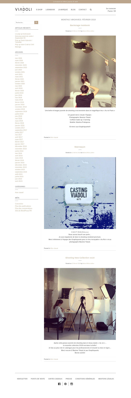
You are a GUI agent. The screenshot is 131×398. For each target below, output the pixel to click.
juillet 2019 (19, 93)
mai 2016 (18, 153)
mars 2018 (19, 121)
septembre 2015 (21, 172)
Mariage (18, 47)
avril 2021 (18, 74)
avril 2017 (18, 137)
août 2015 (19, 174)
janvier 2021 (19, 81)
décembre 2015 (21, 165)
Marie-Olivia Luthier (88, 31)
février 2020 (19, 91)
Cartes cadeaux (55, 379)
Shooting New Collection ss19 (80, 258)
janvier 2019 (19, 104)
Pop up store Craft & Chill (24, 44)
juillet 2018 (19, 114)
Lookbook (50, 9)
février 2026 (19, 63)
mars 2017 (19, 139)
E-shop (39, 9)
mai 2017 (18, 135)
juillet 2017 (19, 132)
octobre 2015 (20, 169)
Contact (83, 9)
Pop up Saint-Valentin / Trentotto (23, 41)
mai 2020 (18, 86)
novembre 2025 (21, 65)
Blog (73, 9)
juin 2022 (18, 70)
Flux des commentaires (23, 208)
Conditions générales (85, 379)
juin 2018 (18, 116)
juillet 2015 (19, 176)
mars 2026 (19, 60)
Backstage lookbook (80, 25)
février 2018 (19, 123)
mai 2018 (18, 118)
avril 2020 (18, 88)
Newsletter (22, 379)
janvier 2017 (19, 144)
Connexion (19, 204)
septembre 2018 (21, 111)
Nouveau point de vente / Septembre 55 (24, 37)
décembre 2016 (21, 146)
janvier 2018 (19, 125)
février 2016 (19, 160)
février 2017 (19, 142)
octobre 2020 (20, 84)
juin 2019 (18, 95)
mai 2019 (18, 97)
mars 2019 (19, 100)
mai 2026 (18, 58)
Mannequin (80, 147)
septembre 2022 (21, 67)
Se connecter (111, 8)
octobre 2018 (20, 109)
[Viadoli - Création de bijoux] (23, 9)
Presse (69, 379)
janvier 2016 (19, 162)
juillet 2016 (19, 151)
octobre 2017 (20, 128)
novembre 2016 (21, 149)
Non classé (54, 137)
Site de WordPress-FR (23, 211)
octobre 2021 (20, 72)
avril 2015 (18, 181)
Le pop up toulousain (23, 34)
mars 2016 (19, 158)
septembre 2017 (21, 130)
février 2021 (19, 79)
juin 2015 (18, 179)
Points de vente (38, 379)
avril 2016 (18, 155)
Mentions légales (106, 379)
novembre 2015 (21, 167)
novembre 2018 (21, 107)
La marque (63, 9)
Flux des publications (23, 206)
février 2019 (19, 102)
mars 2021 (19, 77)
